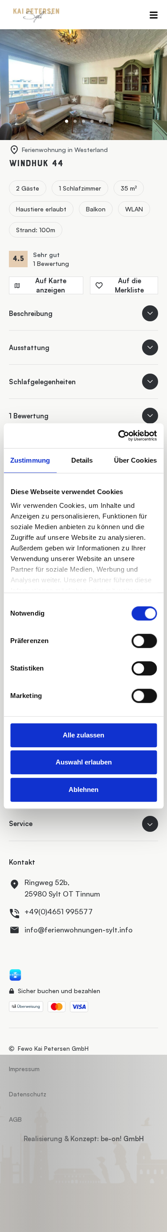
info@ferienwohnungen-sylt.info (78, 929)
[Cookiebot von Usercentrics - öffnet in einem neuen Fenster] (119, 435)
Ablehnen (83, 789)
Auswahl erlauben (84, 762)
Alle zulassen (83, 735)
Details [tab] (82, 460)
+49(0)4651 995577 (58, 911)
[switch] (144, 641)
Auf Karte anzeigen (50, 285)
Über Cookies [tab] (135, 460)
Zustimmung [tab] (30, 460)
